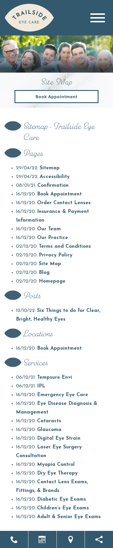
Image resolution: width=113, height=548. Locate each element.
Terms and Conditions (65, 246)
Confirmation (53, 185)
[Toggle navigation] (97, 18)
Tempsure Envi (54, 377)
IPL (41, 386)
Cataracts (49, 420)
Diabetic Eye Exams (61, 499)
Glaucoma (49, 429)
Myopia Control (56, 464)
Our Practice (52, 237)
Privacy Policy (55, 255)
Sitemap (50, 168)
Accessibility (55, 176)
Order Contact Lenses (64, 202)
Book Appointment (56, 96)
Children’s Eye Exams (63, 508)
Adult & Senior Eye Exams (69, 516)
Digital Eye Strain (59, 438)
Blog (44, 272)
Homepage (52, 281)
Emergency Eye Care (62, 394)
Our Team (49, 229)
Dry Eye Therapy (57, 473)
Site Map (50, 263)
